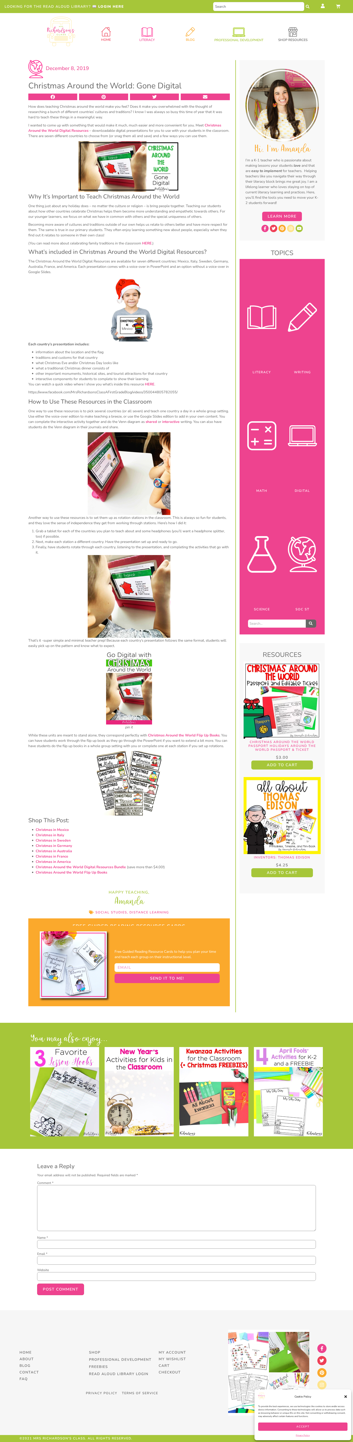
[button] (345, 1396)
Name (42, 1237)
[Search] (308, 6)
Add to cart (282, 764)
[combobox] (258, 6)
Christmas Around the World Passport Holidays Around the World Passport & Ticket (282, 746)
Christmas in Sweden (53, 840)
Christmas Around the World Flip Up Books (184, 735)
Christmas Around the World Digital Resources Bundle (81, 867)
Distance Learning (149, 912)
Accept (302, 1426)
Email (42, 1254)
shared (151, 421)
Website (43, 1270)
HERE (147, 243)
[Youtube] (299, 228)
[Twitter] (273, 228)
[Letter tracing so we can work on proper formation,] (289, 1352)
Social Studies (111, 912)
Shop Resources (293, 40)
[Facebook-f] (265, 228)
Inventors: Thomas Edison (282, 857)
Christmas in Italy (50, 835)
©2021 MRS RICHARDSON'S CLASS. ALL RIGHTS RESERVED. (75, 1438)
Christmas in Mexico (52, 829)
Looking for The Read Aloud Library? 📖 (64, 6)
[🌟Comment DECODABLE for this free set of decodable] (248, 1393)
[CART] (338, 6)
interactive (171, 421)
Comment (45, 1183)
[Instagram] (290, 228)
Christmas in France (52, 856)
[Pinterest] (282, 228)
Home (106, 39)
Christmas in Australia (54, 851)
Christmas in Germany (54, 845)
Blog (190, 39)
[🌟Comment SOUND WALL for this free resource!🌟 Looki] (248, 1352)
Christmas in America (53, 861)
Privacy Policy (303, 1435)
